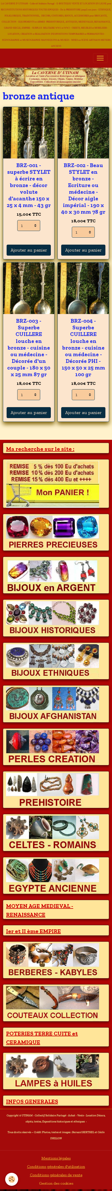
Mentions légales (56, 1158)
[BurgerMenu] (100, 58)
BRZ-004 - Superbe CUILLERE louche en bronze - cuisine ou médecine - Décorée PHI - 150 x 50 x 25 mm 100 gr (83, 347)
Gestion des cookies (56, 1183)
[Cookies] (11, 1179)
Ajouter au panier (29, 250)
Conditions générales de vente (56, 1174)
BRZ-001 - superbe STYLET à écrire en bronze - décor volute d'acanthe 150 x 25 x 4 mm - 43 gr (29, 185)
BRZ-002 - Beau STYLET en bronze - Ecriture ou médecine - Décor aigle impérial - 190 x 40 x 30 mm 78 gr (83, 188)
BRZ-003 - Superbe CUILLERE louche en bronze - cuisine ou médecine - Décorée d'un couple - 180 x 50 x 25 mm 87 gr (28, 347)
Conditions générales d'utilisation (56, 1166)
